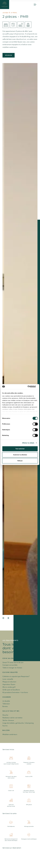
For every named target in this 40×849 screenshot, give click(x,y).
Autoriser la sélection (20, 455)
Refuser (20, 460)
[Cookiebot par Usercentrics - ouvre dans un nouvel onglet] (30, 386)
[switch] (35, 424)
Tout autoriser (20, 448)
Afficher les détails (28, 443)
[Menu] (35, 4)
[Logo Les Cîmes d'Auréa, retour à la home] (5, 4)
